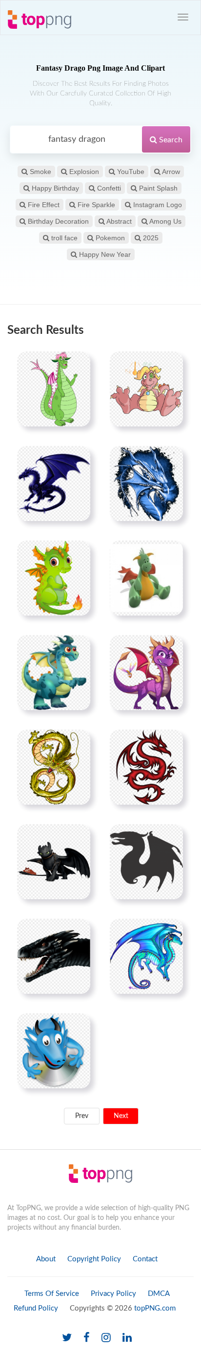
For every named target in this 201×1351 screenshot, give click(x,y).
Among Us (164, 221)
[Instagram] (106, 1338)
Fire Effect (43, 205)
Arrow (170, 171)
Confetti (108, 188)
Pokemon (109, 238)
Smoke (39, 171)
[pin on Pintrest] (77, 364)
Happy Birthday (54, 188)
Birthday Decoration (57, 221)
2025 (150, 238)
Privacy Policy (113, 1293)
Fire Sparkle (95, 205)
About (46, 1259)
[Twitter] (67, 1338)
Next (121, 1116)
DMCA (159, 1293)
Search (169, 140)
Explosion (83, 171)
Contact (145, 1259)
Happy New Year (104, 254)
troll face (63, 238)
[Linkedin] (127, 1338)
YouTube (129, 171)
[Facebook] (86, 1338)
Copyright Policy (94, 1259)
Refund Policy (36, 1308)
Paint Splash (157, 188)
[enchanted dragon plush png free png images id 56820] (146, 578)
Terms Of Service (51, 1293)
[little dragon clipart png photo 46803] (53, 578)
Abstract (118, 221)
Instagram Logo (156, 205)
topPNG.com (155, 1308)
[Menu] (183, 17)
